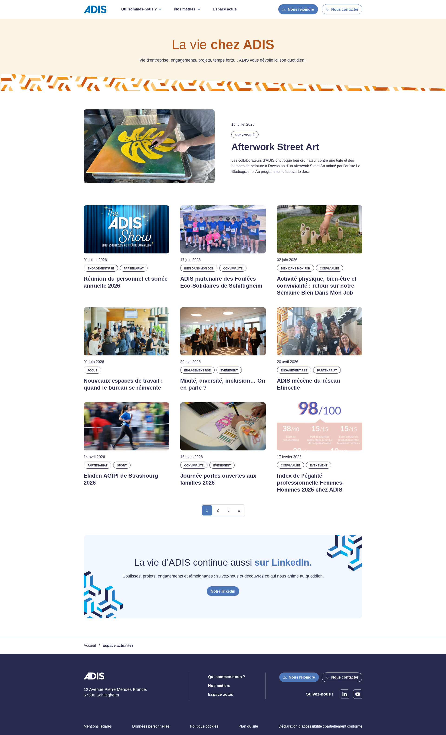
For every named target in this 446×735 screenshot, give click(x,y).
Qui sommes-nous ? (226, 677)
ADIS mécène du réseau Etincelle (308, 384)
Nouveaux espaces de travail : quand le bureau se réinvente (123, 384)
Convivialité (245, 135)
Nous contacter (344, 9)
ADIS (94, 679)
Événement (229, 370)
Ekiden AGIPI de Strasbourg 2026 (121, 479)
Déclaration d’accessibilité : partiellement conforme (320, 726)
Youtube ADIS (357, 694)
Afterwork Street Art (275, 147)
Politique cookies (204, 726)
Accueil (90, 645)
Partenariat (134, 268)
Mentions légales (98, 726)
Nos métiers (219, 686)
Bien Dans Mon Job (198, 268)
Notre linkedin (223, 591)
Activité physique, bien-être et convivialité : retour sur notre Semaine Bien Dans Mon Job (316, 286)
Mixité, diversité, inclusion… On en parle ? (222, 384)
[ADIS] (97, 9)
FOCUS (92, 370)
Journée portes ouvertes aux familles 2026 (218, 479)
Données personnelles (151, 726)
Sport (122, 465)
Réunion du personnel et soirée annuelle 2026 (125, 282)
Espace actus (225, 9)
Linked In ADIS (344, 694)
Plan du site (248, 726)
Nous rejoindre (301, 9)
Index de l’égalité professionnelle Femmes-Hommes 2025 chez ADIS (310, 482)
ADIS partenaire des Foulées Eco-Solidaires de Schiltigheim (221, 282)
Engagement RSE (101, 268)
